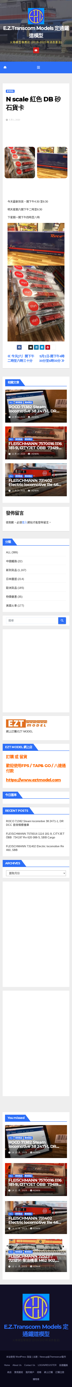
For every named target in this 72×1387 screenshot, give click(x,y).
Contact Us (29, 1365)
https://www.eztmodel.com (33, 779)
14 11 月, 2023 (20, 1190)
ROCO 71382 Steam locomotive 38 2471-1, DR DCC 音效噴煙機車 (32, 411)
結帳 (39, 1372)
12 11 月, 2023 (20, 1266)
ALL (11, 402)
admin (35, 417)
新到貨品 (10, 91)
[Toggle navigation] (38, 67)
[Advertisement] (19, 933)
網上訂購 (48, 1372)
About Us (17, 1365)
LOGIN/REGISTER (47, 1365)
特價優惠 (11, 596)
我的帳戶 (30, 1372)
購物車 (36, 1379)
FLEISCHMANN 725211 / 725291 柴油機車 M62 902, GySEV (32, 1260)
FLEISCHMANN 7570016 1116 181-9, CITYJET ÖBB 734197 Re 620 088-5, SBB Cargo (35, 447)
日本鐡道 (11, 579)
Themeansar (56, 1357)
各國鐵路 (63, 1365)
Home (7, 1365)
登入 (24, 522)
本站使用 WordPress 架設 (19, 1357)
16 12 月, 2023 (20, 1152)
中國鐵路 (11, 561)
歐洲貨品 (28, 402)
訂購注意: (60, 1372)
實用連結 (18, 1372)
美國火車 (11, 605)
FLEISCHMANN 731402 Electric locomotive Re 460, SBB (35, 484)
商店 (9, 1372)
